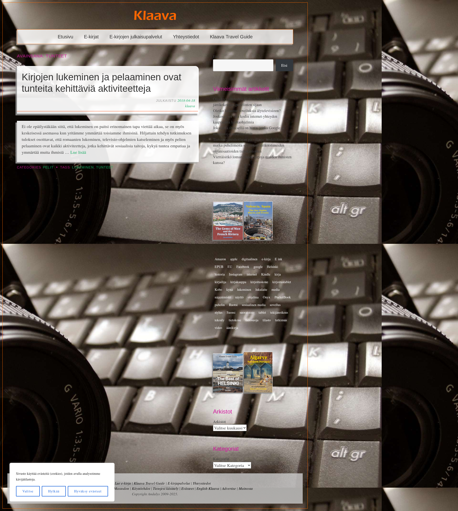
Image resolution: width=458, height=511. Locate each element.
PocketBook (283, 297)
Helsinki (272, 266)
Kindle (265, 274)
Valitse (27, 491)
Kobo (218, 289)
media (275, 289)
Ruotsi (233, 304)
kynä (229, 289)
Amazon (220, 259)
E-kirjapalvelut (179, 483)
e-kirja (266, 259)
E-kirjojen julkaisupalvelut (135, 36)
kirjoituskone (259, 282)
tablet (262, 312)
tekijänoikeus (279, 312)
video (218, 327)
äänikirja (232, 327)
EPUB (219, 266)
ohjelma (253, 297)
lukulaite (261, 289)
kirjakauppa (238, 282)
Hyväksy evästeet (88, 491)
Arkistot (219, 421)
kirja (278, 274)
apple (233, 259)
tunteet (105, 167)
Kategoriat (221, 458)
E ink (278, 259)
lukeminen (83, 167)
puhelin (220, 304)
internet (252, 274)
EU (230, 266)
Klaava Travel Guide (231, 36)
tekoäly (219, 320)
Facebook (242, 266)
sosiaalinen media (253, 304)
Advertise (229, 488)
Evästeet (187, 488)
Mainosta (246, 488)
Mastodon (121, 488)
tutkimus (281, 320)
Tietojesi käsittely (165, 488)
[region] (62, 482)
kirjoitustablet (281, 282)
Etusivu (65, 36)
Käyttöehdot (141, 488)
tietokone (235, 320)
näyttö (239, 297)
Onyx (266, 297)
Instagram (235, 274)
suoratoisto (247, 312)
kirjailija (220, 282)
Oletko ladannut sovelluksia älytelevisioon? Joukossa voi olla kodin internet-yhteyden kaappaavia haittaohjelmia (247, 116)
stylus (218, 312)
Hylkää (53, 491)
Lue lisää (78, 152)
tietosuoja (251, 320)
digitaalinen (249, 259)
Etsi (216, 56)
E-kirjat (91, 36)
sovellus (275, 304)
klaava (190, 105)
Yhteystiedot (186, 36)
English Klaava (208, 488)
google (258, 266)
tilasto (267, 320)
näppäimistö (223, 297)
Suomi (231, 312)
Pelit (48, 167)
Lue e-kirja (123, 483)
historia (220, 274)
